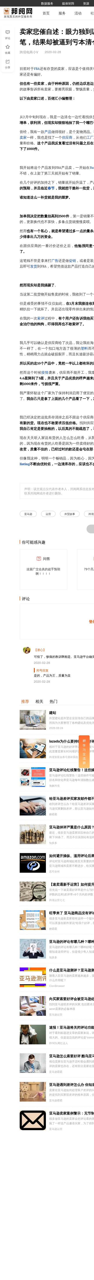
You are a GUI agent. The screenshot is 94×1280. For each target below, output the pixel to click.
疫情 (45, 373)
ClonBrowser (57, 986)
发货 (33, 266)
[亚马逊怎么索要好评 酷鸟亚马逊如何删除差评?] (33, 1063)
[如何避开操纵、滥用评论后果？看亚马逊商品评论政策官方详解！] (33, 863)
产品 (47, 132)
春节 (51, 188)
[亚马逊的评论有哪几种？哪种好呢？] (33, 949)
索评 (40, 318)
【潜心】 (40, 650)
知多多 (53, 842)
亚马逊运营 (55, 1014)
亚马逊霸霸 (55, 1071)
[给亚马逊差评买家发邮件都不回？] (33, 805)
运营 (48, 514)
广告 (54, 261)
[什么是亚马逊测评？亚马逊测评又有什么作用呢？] (33, 977)
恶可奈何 (54, 871)
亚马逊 (28, 514)
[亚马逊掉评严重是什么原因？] (33, 834)
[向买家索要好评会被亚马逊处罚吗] (33, 1006)
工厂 (90, 138)
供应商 (67, 138)
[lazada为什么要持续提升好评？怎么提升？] (33, 748)
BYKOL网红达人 (58, 1043)
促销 (72, 261)
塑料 (84, 349)
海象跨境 (54, 785)
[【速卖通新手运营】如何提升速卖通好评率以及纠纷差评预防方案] (33, 891)
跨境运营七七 (57, 900)
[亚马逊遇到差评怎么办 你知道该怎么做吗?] (33, 1092)
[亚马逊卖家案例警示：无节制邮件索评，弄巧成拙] (33, 1120)
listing (25, 464)
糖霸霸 (53, 814)
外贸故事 (69, 514)
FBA (37, 69)
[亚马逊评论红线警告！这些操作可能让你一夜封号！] (33, 777)
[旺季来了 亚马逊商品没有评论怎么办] (33, 920)
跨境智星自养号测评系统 (63, 757)
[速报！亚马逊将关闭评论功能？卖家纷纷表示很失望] (33, 1034)
